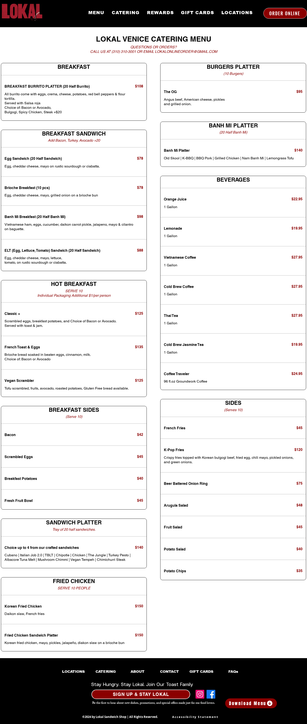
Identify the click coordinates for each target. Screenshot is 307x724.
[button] (140, 694)
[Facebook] (211, 694)
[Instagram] (200, 694)
